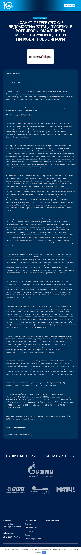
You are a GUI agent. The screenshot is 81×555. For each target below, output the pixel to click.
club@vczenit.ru (9, 533)
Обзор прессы (40, 18)
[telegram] (52, 5)
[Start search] (57, 5)
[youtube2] (45, 5)
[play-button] (48, 5)
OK (44, 552)
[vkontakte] (42, 5)
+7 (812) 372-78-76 (11, 537)
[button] (79, 5)
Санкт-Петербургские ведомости (19, 434)
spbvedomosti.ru (20, 428)
